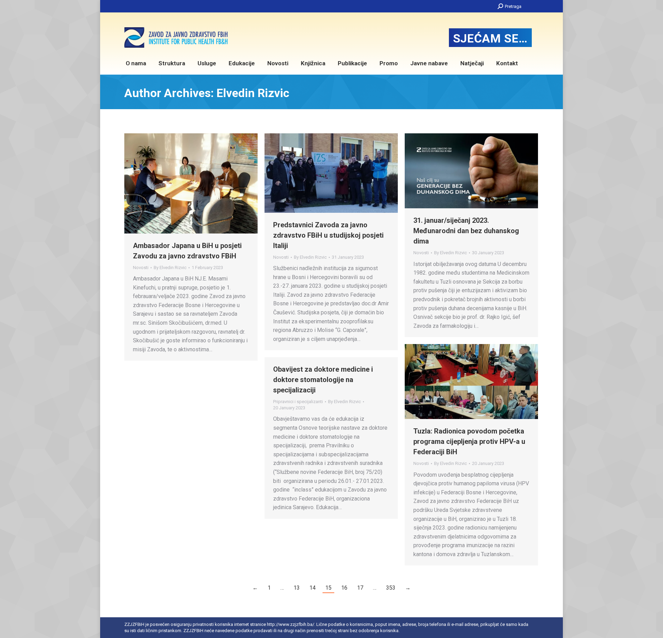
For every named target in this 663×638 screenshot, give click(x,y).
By (170, 267)
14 (312, 587)
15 (328, 587)
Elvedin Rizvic (253, 93)
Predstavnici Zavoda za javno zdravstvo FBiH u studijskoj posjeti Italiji (328, 235)
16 (344, 587)
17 (360, 587)
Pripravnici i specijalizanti (298, 401)
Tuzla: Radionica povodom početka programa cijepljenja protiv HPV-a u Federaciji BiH (469, 441)
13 (297, 587)
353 (390, 587)
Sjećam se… (490, 38)
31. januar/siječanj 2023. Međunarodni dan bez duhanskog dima (466, 230)
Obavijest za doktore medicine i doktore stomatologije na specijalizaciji (323, 379)
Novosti (140, 267)
